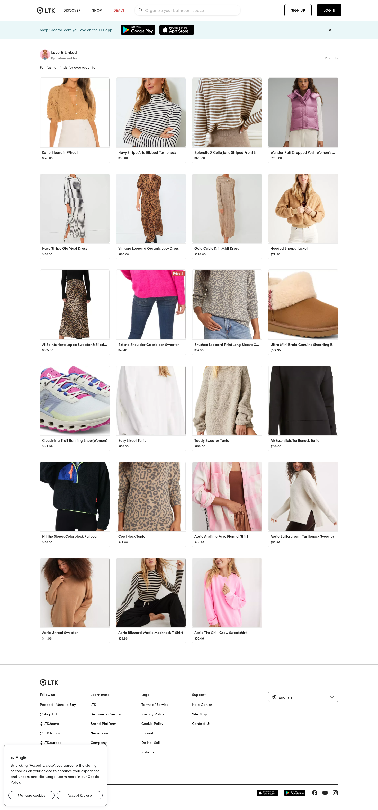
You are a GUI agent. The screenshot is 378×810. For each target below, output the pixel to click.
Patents (147, 752)
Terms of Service (154, 704)
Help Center (202, 704)
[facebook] (315, 793)
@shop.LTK (49, 714)
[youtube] (325, 793)
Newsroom (99, 733)
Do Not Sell (150, 742)
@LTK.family (50, 733)
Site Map (199, 714)
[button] (303, 697)
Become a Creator (106, 714)
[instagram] (335, 793)
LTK (93, 704)
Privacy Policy (152, 714)
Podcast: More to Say (58, 704)
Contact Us (201, 723)
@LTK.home (49, 723)
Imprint (147, 733)
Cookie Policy (152, 723)
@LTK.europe (51, 742)
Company (99, 742)
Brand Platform (103, 723)
